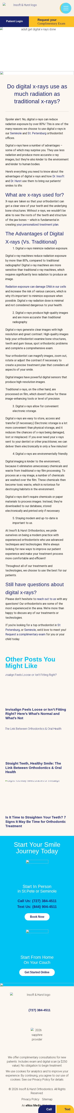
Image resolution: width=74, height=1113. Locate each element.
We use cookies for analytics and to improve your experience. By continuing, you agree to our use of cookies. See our (37, 1075)
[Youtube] (31, 1019)
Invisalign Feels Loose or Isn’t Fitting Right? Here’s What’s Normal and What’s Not (35, 714)
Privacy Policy (41, 1079)
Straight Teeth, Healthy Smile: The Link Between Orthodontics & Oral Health (33, 767)
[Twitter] (56, 1019)
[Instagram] (43, 1019)
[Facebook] (18, 1019)
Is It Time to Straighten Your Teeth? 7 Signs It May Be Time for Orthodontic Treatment (35, 821)
